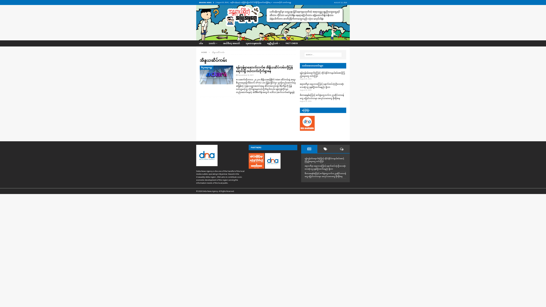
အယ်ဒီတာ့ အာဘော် (231, 43)
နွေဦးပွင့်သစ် (272, 43)
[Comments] (342, 149)
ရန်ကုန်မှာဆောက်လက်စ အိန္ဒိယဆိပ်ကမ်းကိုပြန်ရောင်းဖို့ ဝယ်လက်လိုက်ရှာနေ (264, 69)
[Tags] (325, 149)
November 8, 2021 (246, 75)
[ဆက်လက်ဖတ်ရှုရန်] (286, 92)
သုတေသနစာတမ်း (253, 43)
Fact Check (292, 43)
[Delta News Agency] (273, 38)
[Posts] (309, 149)
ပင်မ (201, 43)
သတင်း (212, 43)
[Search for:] (323, 54)
